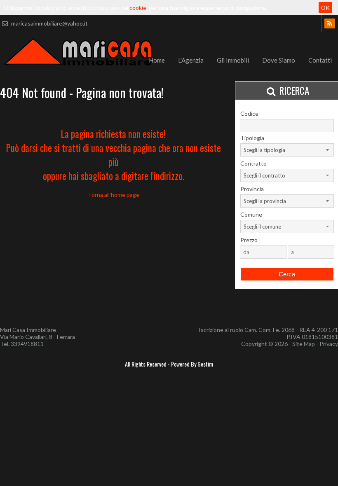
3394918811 (27, 343)
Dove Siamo (278, 60)
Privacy (328, 343)
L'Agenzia (191, 60)
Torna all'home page (113, 194)
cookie (137, 7)
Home (157, 60)
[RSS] (329, 23)
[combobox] (287, 150)
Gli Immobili (233, 60)
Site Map (303, 343)
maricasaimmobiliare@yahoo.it (49, 23)
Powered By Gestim (192, 364)
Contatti (320, 60)
